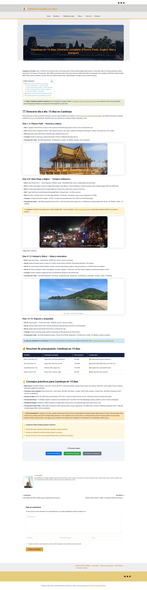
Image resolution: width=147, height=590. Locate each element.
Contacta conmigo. (82, 568)
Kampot (31, 118)
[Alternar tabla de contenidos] (51, 81)
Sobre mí (88, 16)
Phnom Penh (83, 116)
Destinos (56, 16)
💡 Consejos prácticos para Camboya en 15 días (38, 95)
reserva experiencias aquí (82, 209)
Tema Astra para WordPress (97, 585)
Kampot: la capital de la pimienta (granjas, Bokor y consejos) (44, 432)
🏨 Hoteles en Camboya (72, 453)
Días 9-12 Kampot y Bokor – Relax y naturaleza (39, 89)
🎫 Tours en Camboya (53, 453)
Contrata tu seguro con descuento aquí (84, 101)
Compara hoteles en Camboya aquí (103, 340)
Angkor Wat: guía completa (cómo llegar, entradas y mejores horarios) (47, 429)
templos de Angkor (95, 116)
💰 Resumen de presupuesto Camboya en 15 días (38, 93)
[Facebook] (118, 3)
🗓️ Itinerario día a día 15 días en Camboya (36, 83)
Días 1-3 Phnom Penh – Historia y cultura (37, 85)
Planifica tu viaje (68, 16)
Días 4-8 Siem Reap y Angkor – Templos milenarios (40, 87)
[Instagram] (121, 3)
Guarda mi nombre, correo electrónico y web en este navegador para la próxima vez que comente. (54, 544)
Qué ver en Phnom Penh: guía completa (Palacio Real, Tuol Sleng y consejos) (49, 435)
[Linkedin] (124, 3)
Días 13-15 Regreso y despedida (35, 91)
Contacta (97, 16)
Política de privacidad (106, 565)
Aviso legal (95, 565)
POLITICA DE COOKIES (83, 565)
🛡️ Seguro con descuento (92, 453)
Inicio (48, 16)
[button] (124, 9)
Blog (79, 16)
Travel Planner (118, 565)
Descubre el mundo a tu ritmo (42, 9)
